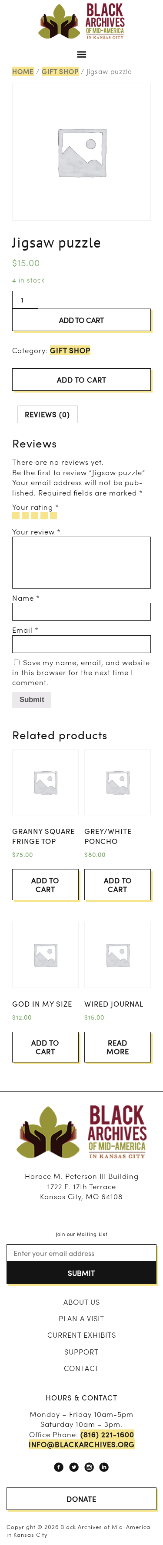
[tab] (47, 414)
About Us (81, 1302)
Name (26, 597)
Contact (81, 1368)
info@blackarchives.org (82, 1444)
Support (81, 1351)
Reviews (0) (47, 414)
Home (23, 71)
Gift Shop (60, 71)
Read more (117, 1046)
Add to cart (81, 320)
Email (25, 629)
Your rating (35, 507)
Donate (81, 1499)
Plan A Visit (81, 1318)
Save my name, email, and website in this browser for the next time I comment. (81, 672)
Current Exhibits (81, 1334)
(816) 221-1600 (107, 1434)
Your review (36, 531)
